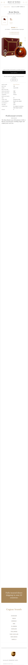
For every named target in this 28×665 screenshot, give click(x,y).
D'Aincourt (14, 615)
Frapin (14, 618)
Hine (14, 623)
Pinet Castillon (14, 634)
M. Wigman (14, 626)
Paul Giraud (14, 631)
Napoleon (14, 628)
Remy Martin (16, 84)
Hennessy (14, 620)
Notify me (14, 79)
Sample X (14, 639)
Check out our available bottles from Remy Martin (14, 72)
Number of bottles (7, 662)
